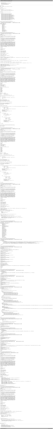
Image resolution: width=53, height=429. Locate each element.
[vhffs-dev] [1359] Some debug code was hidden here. (9, 425)
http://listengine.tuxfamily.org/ (50, 428)
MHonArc (4, 428)
